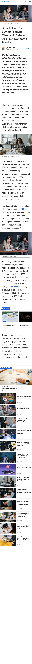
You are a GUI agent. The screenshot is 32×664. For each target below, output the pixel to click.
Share (27, 48)
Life (4, 321)
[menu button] (30, 1)
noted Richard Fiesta (17, 286)
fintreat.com (5, 3)
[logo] (6, 1)
